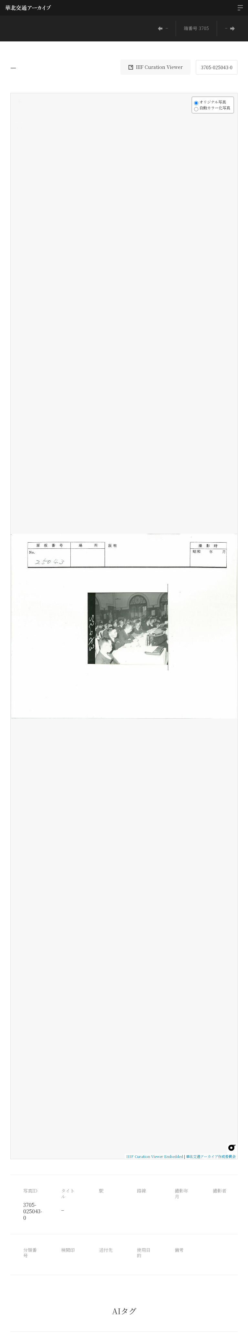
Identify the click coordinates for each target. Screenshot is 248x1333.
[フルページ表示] (19, 126)
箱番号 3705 (196, 28)
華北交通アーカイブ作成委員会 (211, 1156)
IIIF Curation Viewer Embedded (154, 1156)
